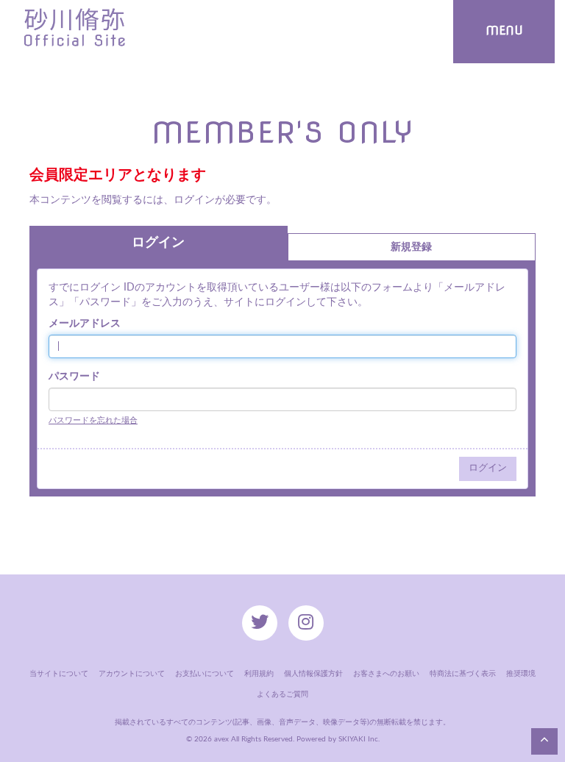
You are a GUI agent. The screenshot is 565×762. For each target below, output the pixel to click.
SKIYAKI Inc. (359, 739)
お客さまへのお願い (386, 673)
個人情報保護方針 (313, 673)
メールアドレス (85, 323)
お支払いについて (204, 673)
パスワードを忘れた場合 (93, 420)
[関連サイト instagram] (306, 623)
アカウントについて (132, 673)
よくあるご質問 (282, 694)
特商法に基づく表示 (463, 673)
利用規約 (259, 673)
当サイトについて (58, 673)
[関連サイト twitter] (259, 623)
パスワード (74, 376)
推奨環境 (521, 673)
